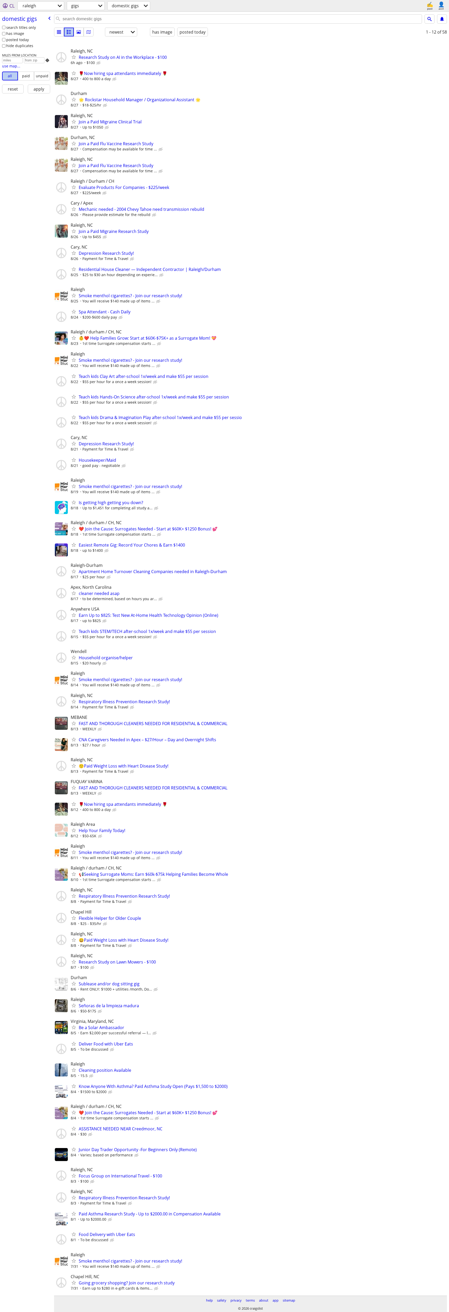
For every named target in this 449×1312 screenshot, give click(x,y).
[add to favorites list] (74, 57)
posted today (17, 39)
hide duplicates (19, 45)
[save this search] (442, 19)
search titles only (21, 27)
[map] (89, 32)
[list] (59, 32)
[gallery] (79, 32)
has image (15, 33)
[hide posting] (99, 63)
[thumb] (69, 32)
